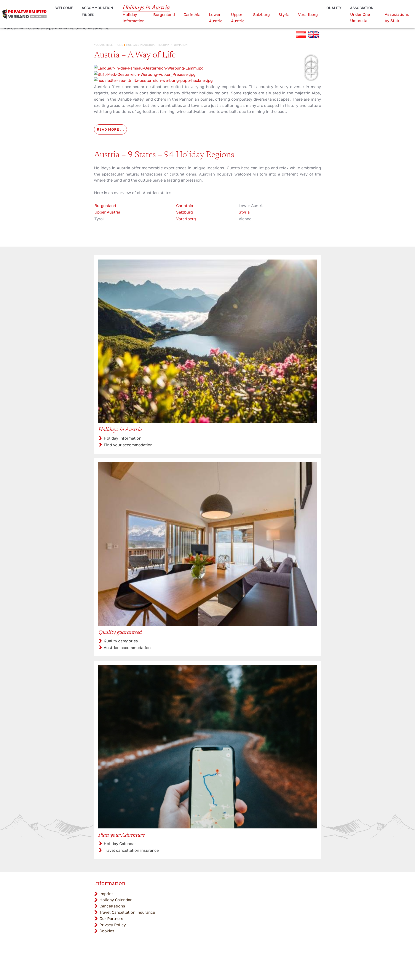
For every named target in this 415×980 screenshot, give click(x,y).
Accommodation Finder (97, 11)
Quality (334, 8)
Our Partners (111, 918)
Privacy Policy (112, 924)
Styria (283, 14)
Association (362, 8)
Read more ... (110, 129)
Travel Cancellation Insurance (127, 912)
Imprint (106, 893)
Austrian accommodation (127, 647)
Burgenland (164, 14)
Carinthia (192, 14)
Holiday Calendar (120, 843)
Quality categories (121, 640)
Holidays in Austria (146, 8)
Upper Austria (107, 212)
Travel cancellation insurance (131, 850)
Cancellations (112, 906)
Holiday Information (122, 438)
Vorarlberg (308, 14)
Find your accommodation (128, 444)
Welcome (64, 8)
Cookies (106, 930)
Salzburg (261, 14)
